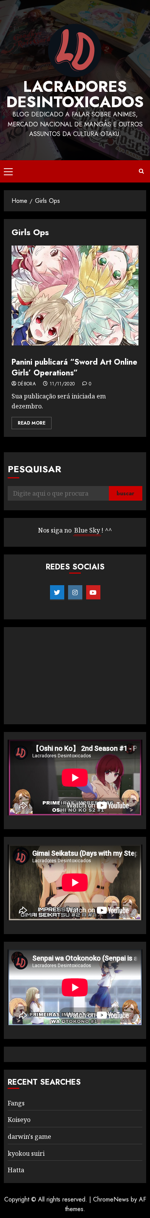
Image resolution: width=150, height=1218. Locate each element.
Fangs (16, 1103)
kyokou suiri (26, 1153)
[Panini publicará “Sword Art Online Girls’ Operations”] (75, 295)
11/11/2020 (62, 384)
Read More (31, 423)
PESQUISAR (34, 469)
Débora (27, 384)
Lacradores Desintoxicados (75, 94)
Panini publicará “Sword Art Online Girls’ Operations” (74, 367)
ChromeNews (111, 1199)
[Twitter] (57, 592)
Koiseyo (19, 1119)
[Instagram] (75, 592)
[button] (8, 171)
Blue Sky (87, 530)
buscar (125, 493)
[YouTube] (93, 592)
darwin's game (29, 1136)
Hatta (16, 1170)
